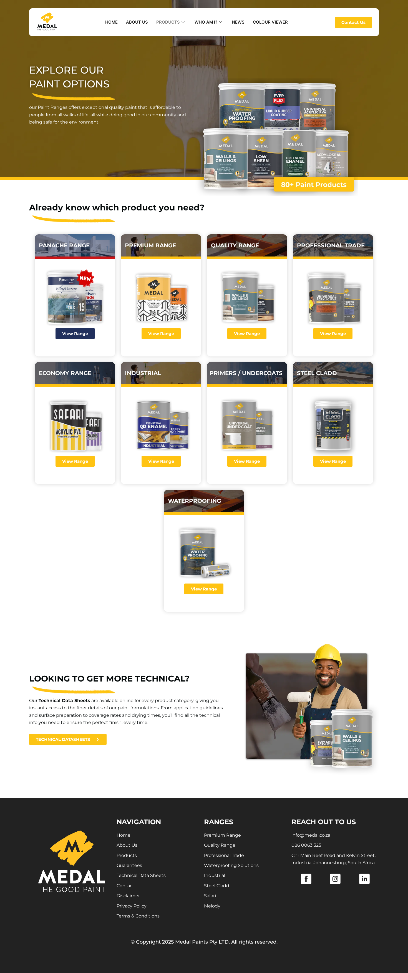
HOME (111, 22)
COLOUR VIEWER (270, 22)
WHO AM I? (206, 22)
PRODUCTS (168, 22)
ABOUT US (137, 22)
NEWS (238, 22)
